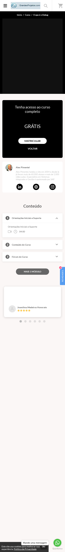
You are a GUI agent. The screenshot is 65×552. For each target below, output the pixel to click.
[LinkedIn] (19, 187)
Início (19, 15)
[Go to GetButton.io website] (57, 549)
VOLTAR (32, 148)
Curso (27, 15)
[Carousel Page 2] (25, 321)
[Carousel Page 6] (44, 321)
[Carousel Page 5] (39, 321)
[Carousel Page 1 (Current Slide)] (20, 321)
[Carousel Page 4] (34, 321)
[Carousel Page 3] (30, 321)
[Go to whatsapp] (57, 543)
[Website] (36, 187)
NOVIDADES (62, 274)
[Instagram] (52, 187)
